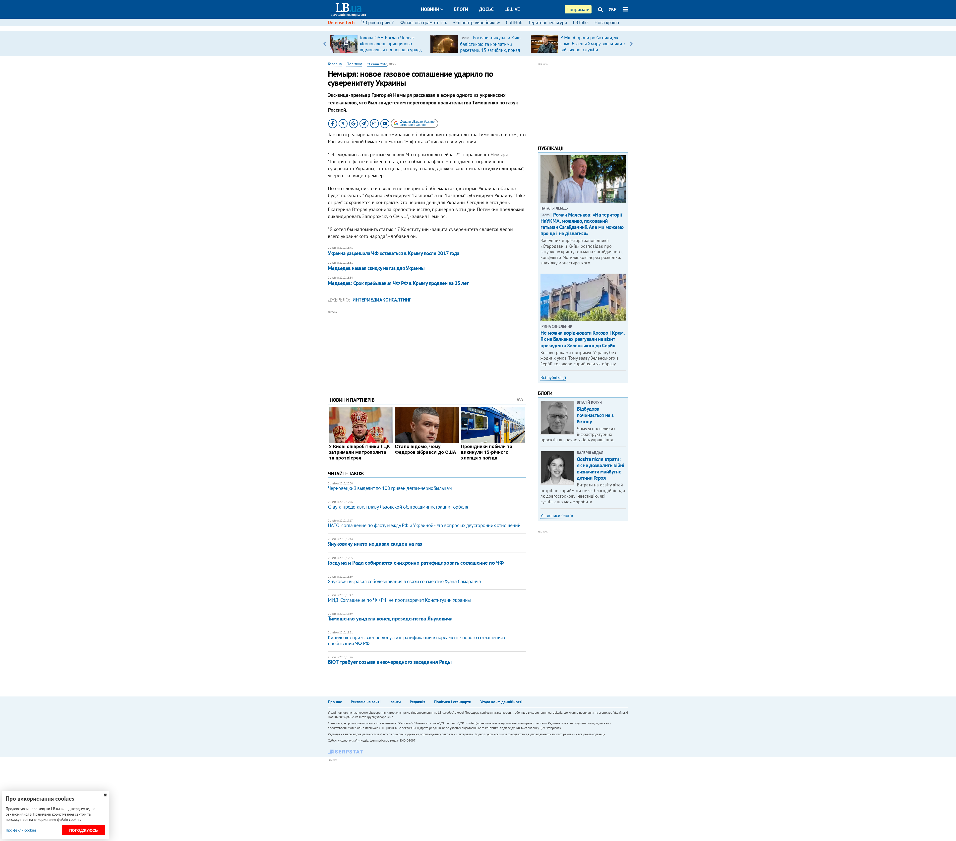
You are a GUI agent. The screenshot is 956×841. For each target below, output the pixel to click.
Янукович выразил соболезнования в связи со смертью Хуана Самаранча (404, 581)
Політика (354, 63)
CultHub (514, 22)
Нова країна (607, 22)
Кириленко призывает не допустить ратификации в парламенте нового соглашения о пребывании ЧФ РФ (417, 640)
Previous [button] (325, 43)
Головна (335, 63)
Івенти (395, 701)
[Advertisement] (427, 350)
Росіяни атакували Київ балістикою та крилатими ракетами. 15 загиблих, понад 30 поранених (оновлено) (490, 47)
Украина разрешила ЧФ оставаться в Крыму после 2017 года (393, 253)
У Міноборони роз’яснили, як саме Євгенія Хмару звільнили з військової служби (592, 44)
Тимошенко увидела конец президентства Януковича (390, 618)
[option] (378, 43)
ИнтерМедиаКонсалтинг (382, 300)
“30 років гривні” (377, 22)
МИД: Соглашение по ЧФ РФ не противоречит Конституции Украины (399, 600)
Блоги (461, 9)
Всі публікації (553, 377)
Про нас (335, 701)
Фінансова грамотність (423, 22)
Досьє (486, 9)
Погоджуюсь (83, 830)
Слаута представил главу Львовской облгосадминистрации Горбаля (398, 507)
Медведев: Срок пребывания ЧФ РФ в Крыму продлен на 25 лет (398, 283)
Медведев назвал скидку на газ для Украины (376, 268)
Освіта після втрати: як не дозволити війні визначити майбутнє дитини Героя (600, 468)
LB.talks (581, 22)
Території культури (547, 22)
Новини (430, 9)
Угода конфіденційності (501, 701)
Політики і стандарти (452, 701)
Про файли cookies (21, 830)
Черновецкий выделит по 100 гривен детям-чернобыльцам (390, 488)
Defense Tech (341, 22)
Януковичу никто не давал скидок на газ (375, 543)
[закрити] (105, 795)
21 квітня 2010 (377, 64)
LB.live (512, 9)
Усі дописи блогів (556, 515)
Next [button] (631, 43)
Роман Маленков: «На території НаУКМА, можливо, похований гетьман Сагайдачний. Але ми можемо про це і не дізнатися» (582, 224)
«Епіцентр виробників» (476, 22)
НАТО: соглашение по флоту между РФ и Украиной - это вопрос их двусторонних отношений (424, 525)
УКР (612, 9)
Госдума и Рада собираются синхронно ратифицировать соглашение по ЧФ (416, 562)
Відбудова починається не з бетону (595, 415)
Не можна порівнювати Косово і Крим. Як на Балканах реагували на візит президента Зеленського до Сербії (582, 339)
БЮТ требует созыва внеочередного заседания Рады (389, 661)
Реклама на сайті (365, 701)
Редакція (417, 701)
